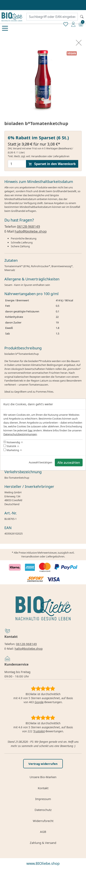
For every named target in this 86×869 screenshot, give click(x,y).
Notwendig (13, 442)
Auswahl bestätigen (40, 462)
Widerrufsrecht (43, 821)
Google (39, 702)
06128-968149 (28, 226)
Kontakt (43, 788)
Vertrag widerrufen (43, 764)
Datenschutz (43, 810)
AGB (43, 832)
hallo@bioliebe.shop (31, 231)
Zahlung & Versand (43, 843)
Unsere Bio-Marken (43, 777)
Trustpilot (39, 731)
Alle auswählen (68, 462)
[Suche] (82, 17)
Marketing (12, 450)
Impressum (43, 799)
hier (30, 430)
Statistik (11, 446)
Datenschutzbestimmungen (20, 434)
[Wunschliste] (65, 24)
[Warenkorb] (80, 24)
